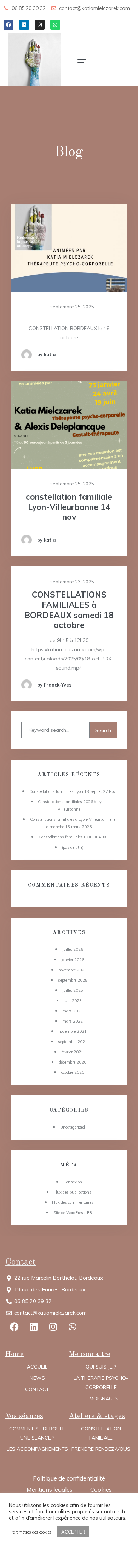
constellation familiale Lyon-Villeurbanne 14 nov (69, 507)
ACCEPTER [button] (73, 1532)
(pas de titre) (73, 847)
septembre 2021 (72, 1041)
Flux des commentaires (72, 1202)
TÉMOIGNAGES (101, 1398)
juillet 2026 (72, 949)
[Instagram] (40, 25)
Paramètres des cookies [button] (31, 1532)
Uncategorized (72, 1127)
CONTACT (37, 1389)
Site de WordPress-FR (72, 1212)
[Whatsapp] (55, 25)
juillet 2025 (72, 990)
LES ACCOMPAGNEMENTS (37, 1449)
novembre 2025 (72, 969)
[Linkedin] (24, 25)
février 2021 (73, 1051)
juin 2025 (73, 1000)
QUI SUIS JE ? (101, 1367)
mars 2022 (72, 1021)
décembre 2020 (72, 1062)
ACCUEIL (37, 1367)
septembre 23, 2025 (71, 581)
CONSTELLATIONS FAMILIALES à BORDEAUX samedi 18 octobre (69, 610)
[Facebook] (8, 25)
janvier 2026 (72, 959)
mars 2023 (72, 1010)
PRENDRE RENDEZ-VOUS (100, 1449)
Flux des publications (72, 1192)
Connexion (72, 1181)
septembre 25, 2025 (71, 307)
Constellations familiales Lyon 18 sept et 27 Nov (72, 791)
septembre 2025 (72, 980)
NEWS (37, 1378)
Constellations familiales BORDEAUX (73, 837)
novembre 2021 (72, 1031)
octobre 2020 (72, 1072)
